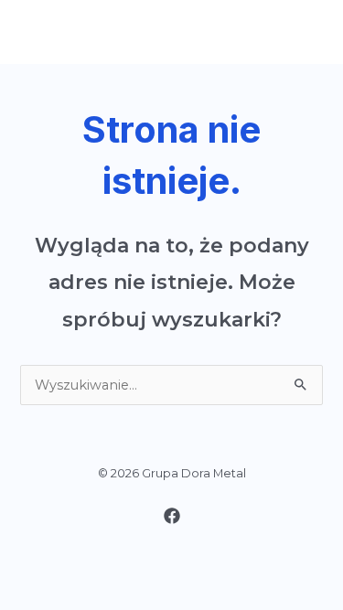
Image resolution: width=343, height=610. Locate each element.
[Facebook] (172, 516)
